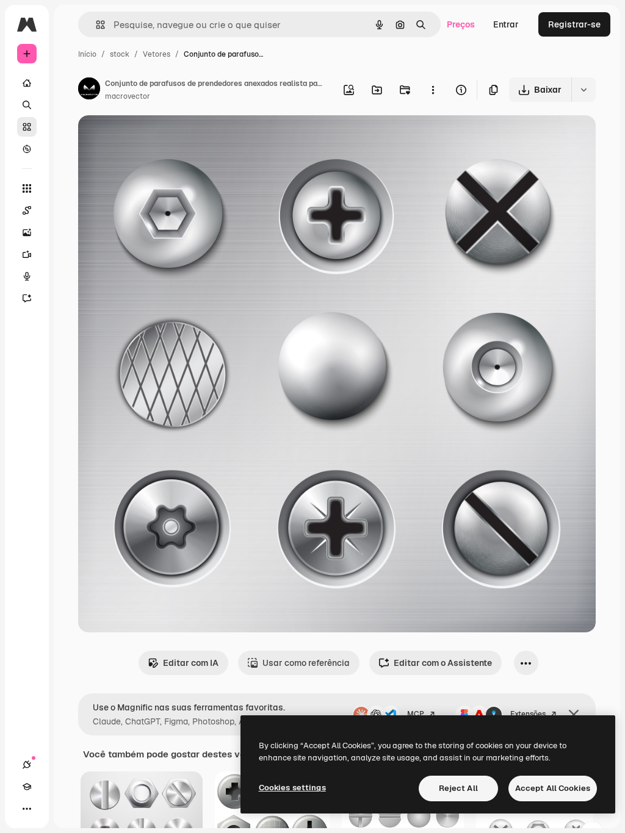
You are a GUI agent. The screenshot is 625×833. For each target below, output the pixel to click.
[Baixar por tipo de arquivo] (583, 89)
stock (119, 54)
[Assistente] (27, 298)
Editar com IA (191, 662)
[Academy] (27, 786)
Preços (461, 24)
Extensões (528, 714)
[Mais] (27, 808)
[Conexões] (27, 764)
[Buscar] (27, 105)
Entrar (506, 24)
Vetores (156, 54)
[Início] (27, 83)
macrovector (127, 96)
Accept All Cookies (552, 788)
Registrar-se (574, 24)
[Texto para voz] (27, 276)
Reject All (458, 788)
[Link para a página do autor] (89, 90)
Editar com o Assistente (443, 662)
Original (156, 139)
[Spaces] (27, 210)
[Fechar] (573, 714)
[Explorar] (27, 149)
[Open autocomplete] (95, 24)
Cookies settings (292, 787)
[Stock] (27, 127)
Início (87, 54)
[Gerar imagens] (27, 232)
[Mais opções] (433, 89)
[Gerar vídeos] (27, 254)
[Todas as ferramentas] (27, 188)
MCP (415, 714)
